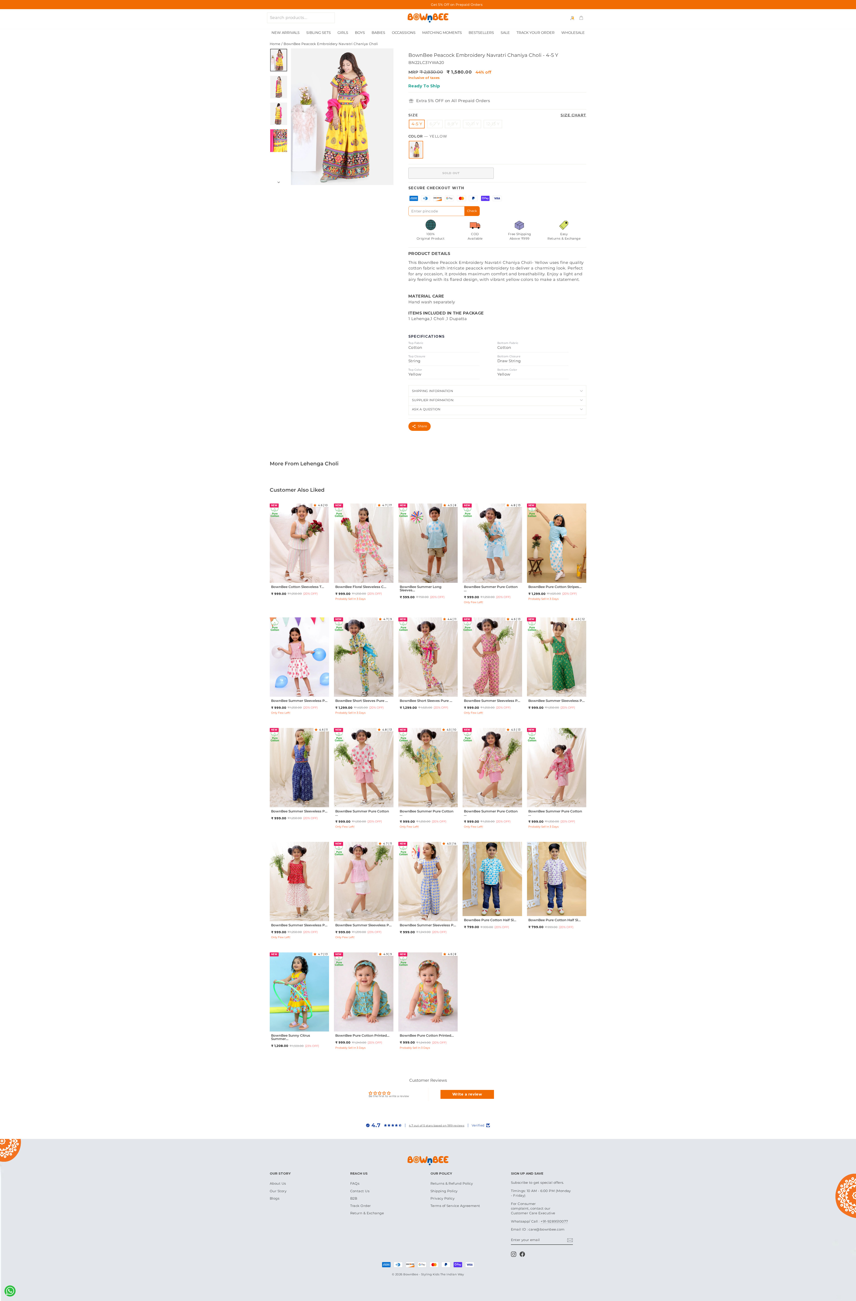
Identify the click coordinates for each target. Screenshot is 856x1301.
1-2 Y (279, 574)
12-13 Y (493, 123)
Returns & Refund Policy (451, 1183)
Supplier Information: (433, 400)
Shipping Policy (444, 1191)
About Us (278, 1183)
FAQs (355, 1183)
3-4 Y (299, 574)
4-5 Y (417, 123)
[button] (316, 505)
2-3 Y (288, 574)
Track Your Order (535, 33)
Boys (360, 33)
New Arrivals (286, 33)
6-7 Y (435, 123)
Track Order (360, 1206)
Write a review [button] (467, 1094)
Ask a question (426, 409)
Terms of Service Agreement (455, 1206)
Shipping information (432, 391)
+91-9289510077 (554, 1221)
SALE (505, 33)
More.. (309, 580)
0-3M (348, 1023)
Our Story (278, 1191)
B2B (353, 1198)
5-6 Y (319, 574)
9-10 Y (363, 694)
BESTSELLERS (481, 33)
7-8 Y (298, 580)
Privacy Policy (442, 1198)
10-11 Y (472, 123)
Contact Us (360, 1191)
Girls (342, 33)
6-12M (472, 908)
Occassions (404, 33)
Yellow (416, 149)
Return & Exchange (367, 1213)
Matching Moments (442, 33)
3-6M (358, 1023)
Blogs (274, 1198)
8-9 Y (452, 123)
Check (472, 211)
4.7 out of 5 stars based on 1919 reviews (436, 1125)
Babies (378, 33)
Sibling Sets (318, 33)
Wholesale (573, 33)
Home (275, 44)
